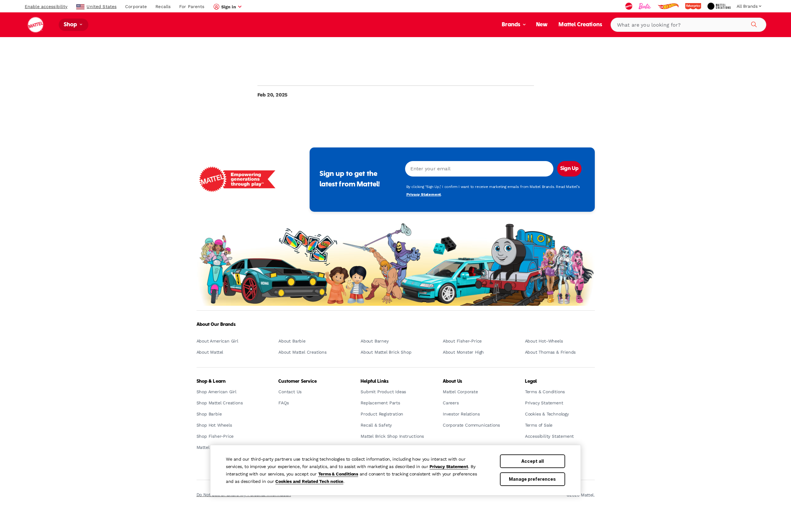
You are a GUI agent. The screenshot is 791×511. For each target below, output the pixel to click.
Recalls (163, 6)
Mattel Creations (580, 25)
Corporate (136, 6)
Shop (71, 25)
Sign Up (569, 168)
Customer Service (297, 381)
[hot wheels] (669, 6)
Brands (512, 25)
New (542, 25)
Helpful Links (375, 381)
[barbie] (645, 6)
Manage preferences (532, 479)
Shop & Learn (211, 381)
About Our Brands (216, 324)
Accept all (532, 461)
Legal (531, 381)
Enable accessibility (46, 6)
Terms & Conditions (338, 473)
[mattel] (629, 6)
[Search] (753, 23)
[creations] (719, 6)
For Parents (191, 6)
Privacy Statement (448, 466)
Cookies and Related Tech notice (309, 481)
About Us (452, 381)
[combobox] (688, 25)
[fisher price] (694, 6)
